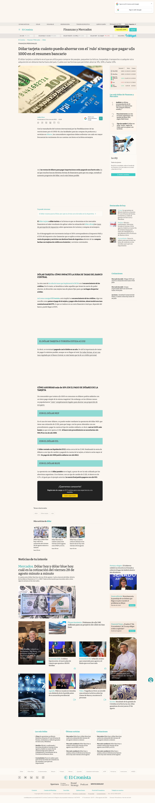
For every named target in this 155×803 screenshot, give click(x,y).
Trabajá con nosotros (117, 790)
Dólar (38, 24)
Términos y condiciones (79, 793)
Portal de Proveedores (98, 790)
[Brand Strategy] (75, 784)
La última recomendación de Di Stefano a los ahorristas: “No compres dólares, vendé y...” (124, 105)
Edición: (129, 24)
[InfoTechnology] (97, 784)
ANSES (133, 771)
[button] (150, 680)
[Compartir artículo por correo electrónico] (54, 123)
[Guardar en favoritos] (101, 118)
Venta (128, 68)
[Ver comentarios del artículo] (58, 123)
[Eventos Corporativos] (65, 784)
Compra (134, 68)
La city (114, 158)
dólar (44, 40)
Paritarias (113, 771)
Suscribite (66, 790)
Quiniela (79, 771)
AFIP (104, 771)
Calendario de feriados (92, 771)
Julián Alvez (41, 117)
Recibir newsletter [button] (124, 174)
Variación (121, 68)
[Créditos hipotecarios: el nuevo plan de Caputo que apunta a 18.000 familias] (62, 649)
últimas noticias (24, 24)
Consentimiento (101, 793)
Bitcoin (53, 771)
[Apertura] (54, 784)
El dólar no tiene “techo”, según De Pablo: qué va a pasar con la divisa (126, 126)
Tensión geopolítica (83, 24)
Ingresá (133, 29)
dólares (49, 134)
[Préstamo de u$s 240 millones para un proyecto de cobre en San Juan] (57, 629)
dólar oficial (89, 224)
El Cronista (21, 40)
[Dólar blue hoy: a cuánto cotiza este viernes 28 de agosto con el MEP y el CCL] (59, 532)
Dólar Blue (31, 771)
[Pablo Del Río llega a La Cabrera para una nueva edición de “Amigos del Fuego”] (123, 659)
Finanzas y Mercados (33, 40)
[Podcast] (84, 785)
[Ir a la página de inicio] (27, 30)
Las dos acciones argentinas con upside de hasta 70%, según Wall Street (125, 116)
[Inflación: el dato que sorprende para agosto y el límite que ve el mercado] (92, 649)
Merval (70, 771)
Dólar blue (50, 24)
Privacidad (91, 793)
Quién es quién (101, 24)
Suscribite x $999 (121, 29)
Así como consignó (48, 298)
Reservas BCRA (65, 24)
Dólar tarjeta (44, 513)
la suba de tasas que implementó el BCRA (63, 283)
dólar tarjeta (43, 221)
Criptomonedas (42, 771)
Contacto (34, 790)
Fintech (62, 771)
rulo (52, 513)
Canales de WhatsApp (50, 790)
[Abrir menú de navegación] (19, 30)
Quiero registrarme (70, 495)
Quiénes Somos (80, 790)
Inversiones (123, 771)
